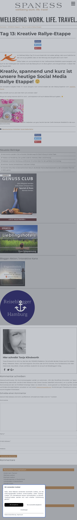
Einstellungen (24, 510)
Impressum (20, 515)
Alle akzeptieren (14, 505)
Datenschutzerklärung (10, 515)
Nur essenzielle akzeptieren (34, 505)
